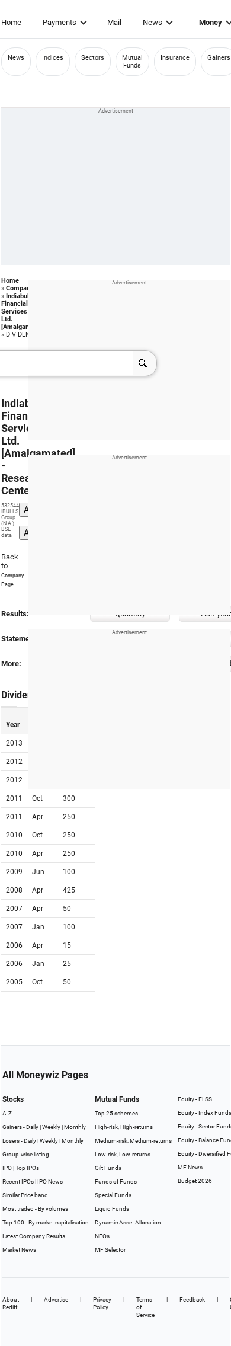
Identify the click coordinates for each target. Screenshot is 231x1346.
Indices (52, 58)
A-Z (7, 1113)
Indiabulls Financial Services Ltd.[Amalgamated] (23, 311)
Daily (32, 1127)
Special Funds (113, 1195)
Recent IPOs (18, 1181)
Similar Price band (25, 1195)
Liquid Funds (112, 1209)
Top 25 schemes (116, 1113)
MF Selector (110, 1250)
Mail (114, 22)
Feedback (192, 1299)
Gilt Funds (108, 1168)
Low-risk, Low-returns (122, 1154)
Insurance (175, 58)
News (152, 22)
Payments (59, 22)
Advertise (56, 1299)
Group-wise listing (25, 1154)
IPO (7, 1168)
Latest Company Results (33, 1236)
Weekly (51, 1127)
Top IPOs (27, 1168)
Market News (19, 1250)
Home (11, 22)
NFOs (102, 1236)
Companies (22, 288)
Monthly (75, 1127)
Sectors (92, 58)
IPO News (50, 1181)
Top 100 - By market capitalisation (45, 1222)
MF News (190, 1167)
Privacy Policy (102, 1303)
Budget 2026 (195, 1181)
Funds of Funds (116, 1181)
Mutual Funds (132, 61)
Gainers (218, 58)
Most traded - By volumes (35, 1209)
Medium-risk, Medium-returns (133, 1140)
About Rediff (10, 1303)
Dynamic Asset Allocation (128, 1222)
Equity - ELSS (195, 1099)
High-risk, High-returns (124, 1127)
